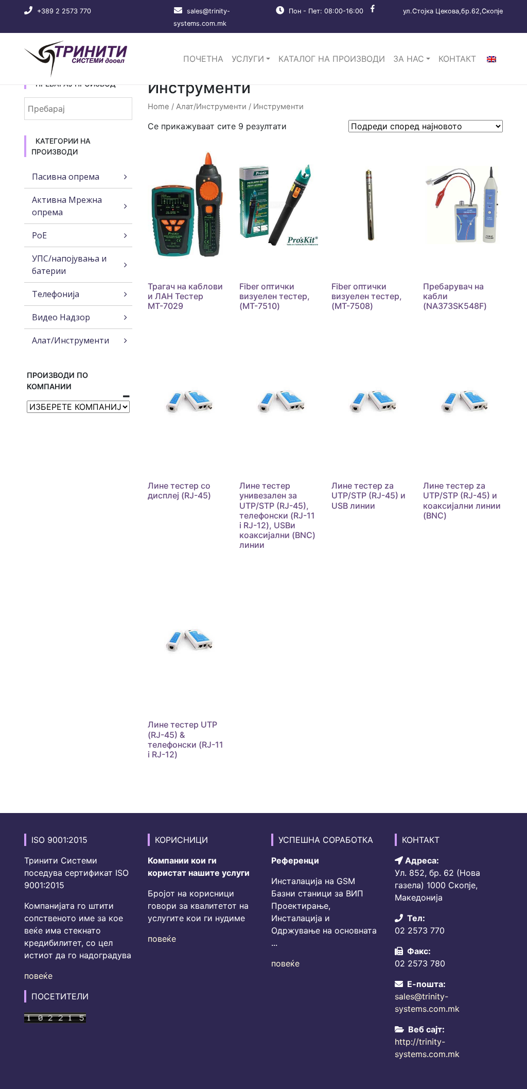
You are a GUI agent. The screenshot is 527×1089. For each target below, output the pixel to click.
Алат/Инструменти (211, 106)
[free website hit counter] (55, 1017)
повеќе (38, 976)
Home (158, 106)
